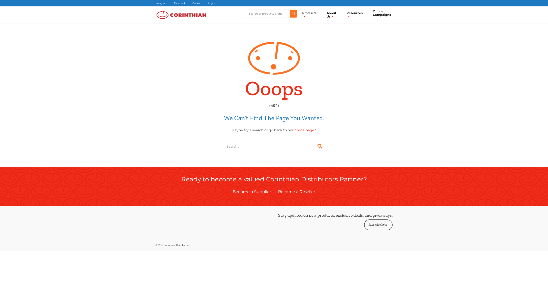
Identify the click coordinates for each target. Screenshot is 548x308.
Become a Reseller (296, 191)
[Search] (319, 146)
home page (304, 130)
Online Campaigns (382, 13)
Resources (355, 13)
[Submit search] (293, 14)
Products (309, 13)
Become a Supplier (252, 191)
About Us (331, 14)
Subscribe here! (378, 225)
